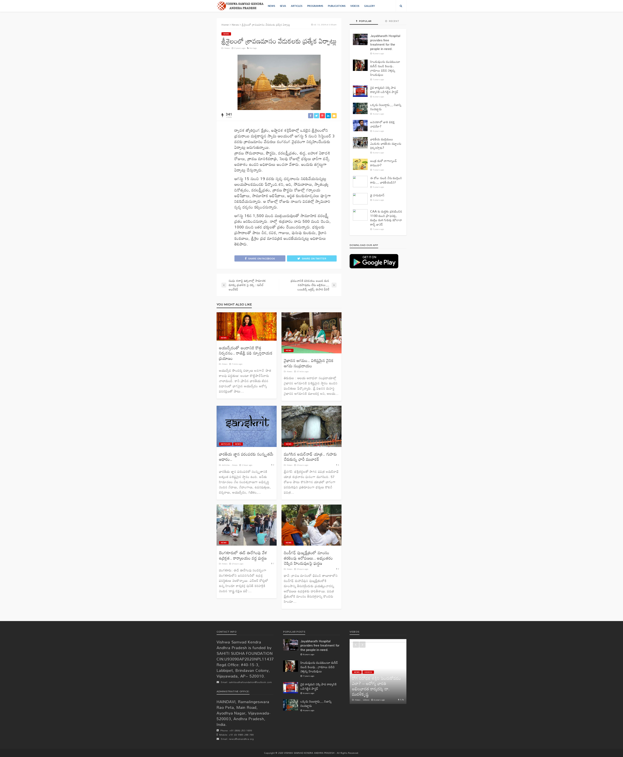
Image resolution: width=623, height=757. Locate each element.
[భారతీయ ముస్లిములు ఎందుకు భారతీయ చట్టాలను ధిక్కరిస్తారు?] (360, 142)
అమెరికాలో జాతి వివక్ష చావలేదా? (382, 124)
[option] (378, 671)
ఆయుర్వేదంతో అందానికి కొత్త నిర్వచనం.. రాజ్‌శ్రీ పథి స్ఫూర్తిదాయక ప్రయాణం (245, 353)
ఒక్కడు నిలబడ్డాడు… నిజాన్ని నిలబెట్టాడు (386, 107)
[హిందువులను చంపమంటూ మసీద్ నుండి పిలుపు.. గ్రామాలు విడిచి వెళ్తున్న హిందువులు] (360, 65)
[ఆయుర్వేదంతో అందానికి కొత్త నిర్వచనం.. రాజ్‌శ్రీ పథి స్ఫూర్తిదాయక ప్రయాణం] (247, 326)
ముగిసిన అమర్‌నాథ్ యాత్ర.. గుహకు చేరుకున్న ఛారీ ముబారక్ (310, 457)
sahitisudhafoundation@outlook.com (250, 682)
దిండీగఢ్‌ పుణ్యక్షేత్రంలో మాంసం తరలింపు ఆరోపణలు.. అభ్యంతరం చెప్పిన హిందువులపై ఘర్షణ (308, 558)
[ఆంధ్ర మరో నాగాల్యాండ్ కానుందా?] (360, 164)
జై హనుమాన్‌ (377, 195)
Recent (393, 21)
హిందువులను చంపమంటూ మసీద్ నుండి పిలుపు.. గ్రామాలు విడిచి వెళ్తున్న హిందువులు (385, 68)
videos (354, 5)
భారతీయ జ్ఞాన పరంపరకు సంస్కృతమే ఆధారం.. (246, 457)
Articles (296, 5)
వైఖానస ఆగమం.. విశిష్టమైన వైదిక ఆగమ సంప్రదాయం (309, 363)
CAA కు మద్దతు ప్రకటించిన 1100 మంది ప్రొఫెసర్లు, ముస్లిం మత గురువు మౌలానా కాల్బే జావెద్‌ (386, 217)
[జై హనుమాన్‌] (360, 198)
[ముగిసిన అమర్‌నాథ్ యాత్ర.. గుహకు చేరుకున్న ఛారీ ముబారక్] (311, 426)
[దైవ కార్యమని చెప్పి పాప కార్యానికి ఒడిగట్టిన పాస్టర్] (360, 91)
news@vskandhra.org (241, 739)
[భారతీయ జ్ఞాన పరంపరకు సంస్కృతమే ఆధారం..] (247, 426)
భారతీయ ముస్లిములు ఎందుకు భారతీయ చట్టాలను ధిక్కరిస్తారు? (385, 143)
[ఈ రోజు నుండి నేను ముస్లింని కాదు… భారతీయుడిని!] (360, 181)
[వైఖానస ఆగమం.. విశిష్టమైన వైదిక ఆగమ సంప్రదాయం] (311, 333)
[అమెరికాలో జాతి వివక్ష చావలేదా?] (360, 125)
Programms (315, 5)
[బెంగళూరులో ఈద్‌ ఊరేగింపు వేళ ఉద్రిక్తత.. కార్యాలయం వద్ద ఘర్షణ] (247, 525)
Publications (336, 5)
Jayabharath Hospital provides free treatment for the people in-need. (385, 42)
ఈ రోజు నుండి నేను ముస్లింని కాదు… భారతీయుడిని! (386, 180)
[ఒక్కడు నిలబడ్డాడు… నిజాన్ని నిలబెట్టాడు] (360, 108)
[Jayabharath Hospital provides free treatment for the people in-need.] (360, 39)
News (271, 5)
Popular (365, 21)
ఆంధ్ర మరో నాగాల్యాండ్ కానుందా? (383, 163)
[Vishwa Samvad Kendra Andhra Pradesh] (240, 6)
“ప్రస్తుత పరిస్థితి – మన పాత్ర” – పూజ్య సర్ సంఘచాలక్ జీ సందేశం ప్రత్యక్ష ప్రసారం (377, 689)
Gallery (369, 5)
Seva (283, 5)
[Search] (401, 6)
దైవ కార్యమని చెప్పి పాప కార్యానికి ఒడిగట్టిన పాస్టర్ (384, 89)
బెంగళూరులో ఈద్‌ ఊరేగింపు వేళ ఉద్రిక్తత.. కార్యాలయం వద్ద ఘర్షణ (243, 555)
